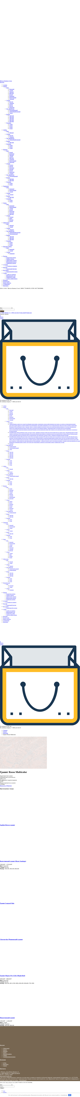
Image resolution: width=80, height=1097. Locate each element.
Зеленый (11, 99)
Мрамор (5, 149)
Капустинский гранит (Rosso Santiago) (13, 861)
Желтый (11, 93)
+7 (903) (15, 312)
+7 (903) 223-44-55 (15, 1073)
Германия (11, 253)
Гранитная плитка (11, 257)
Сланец (5, 85)
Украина (11, 103)
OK (69, 1095)
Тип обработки (10, 109)
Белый (11, 94)
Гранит (5, 86)
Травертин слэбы (10, 277)
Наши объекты (7, 283)
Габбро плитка (10, 259)
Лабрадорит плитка (11, 260)
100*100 (11, 116)
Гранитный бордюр (11, 269)
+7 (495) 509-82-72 (5, 1073)
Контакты (5, 285)
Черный (11, 92)
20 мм (10, 125)
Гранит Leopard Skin (7, 903)
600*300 (11, 120)
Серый (11, 90)
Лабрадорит (6, 222)
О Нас (4, 1063)
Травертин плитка (11, 263)
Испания (11, 168)
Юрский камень (7, 246)
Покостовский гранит (7, 1018)
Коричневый (12, 97)
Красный (11, 89)
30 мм (10, 127)
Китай (11, 104)
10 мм (10, 124)
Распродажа (6, 281)
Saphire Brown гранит (7, 825)
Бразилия (11, 107)
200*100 (11, 117)
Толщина (8, 123)
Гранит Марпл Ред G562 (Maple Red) (12, 975)
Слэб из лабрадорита (11, 278)
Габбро (5, 130)
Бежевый (11, 96)
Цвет (7, 87)
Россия (11, 101)
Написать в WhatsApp (6, 785)
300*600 (11, 239)
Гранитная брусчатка (11, 271)
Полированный (13, 110)
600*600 (11, 121)
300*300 (11, 118)
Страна (8, 100)
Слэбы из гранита (11, 274)
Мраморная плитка (11, 262)
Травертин (6, 186)
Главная (5, 730)
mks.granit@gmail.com (26, 312)
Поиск (2, 311)
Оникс (5, 203)
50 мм (10, 128)
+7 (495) (5, 312)
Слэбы (5, 273)
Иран (10, 218)
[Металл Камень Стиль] (5, 306)
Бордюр (5, 267)
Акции (5, 1065)
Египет (11, 165)
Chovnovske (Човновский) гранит (11, 939)
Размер (8, 114)
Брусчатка (6, 270)
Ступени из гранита (11, 266)
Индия (11, 106)
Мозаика (5, 280)
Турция (11, 173)
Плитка (5, 256)
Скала (11, 113)
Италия (11, 169)
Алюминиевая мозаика (9, 1057)
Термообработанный (14, 111)
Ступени (5, 264)
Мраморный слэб (10, 276)
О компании (6, 284)
